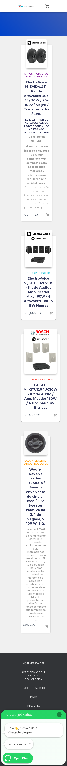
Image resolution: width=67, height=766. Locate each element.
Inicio (33, 696)
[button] (59, 714)
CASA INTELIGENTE (35, 460)
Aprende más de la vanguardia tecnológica (33, 676)
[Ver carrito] (47, 6)
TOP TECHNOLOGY (37, 76)
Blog (25, 688)
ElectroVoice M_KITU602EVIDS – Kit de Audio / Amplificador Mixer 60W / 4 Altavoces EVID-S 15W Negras (38, 291)
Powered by (11, 715)
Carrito (40, 688)
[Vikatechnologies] (27, 6)
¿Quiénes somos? (33, 663)
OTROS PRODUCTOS (36, 73)
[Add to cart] (47, 215)
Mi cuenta (33, 705)
